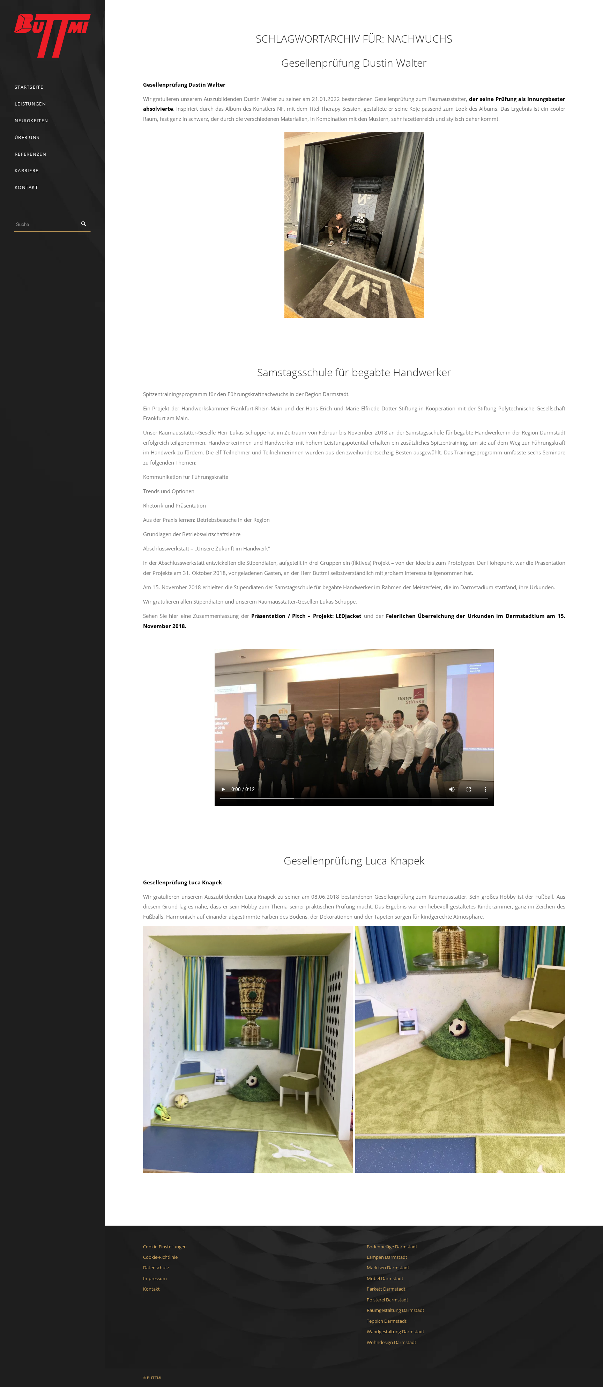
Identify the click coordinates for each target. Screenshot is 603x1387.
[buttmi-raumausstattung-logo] (52, 36)
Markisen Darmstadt (388, 1267)
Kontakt (151, 1289)
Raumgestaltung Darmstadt (395, 1310)
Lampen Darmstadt (387, 1257)
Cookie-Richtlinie (160, 1257)
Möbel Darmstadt (385, 1278)
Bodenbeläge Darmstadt (392, 1246)
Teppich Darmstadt (387, 1321)
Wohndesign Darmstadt (391, 1342)
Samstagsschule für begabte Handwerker (354, 372)
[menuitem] (52, 87)
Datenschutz (156, 1267)
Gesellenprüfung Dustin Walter (354, 63)
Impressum (155, 1278)
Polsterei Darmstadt (387, 1300)
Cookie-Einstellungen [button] (165, 1246)
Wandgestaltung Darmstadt (395, 1331)
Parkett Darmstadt (386, 1289)
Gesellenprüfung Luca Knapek (354, 860)
